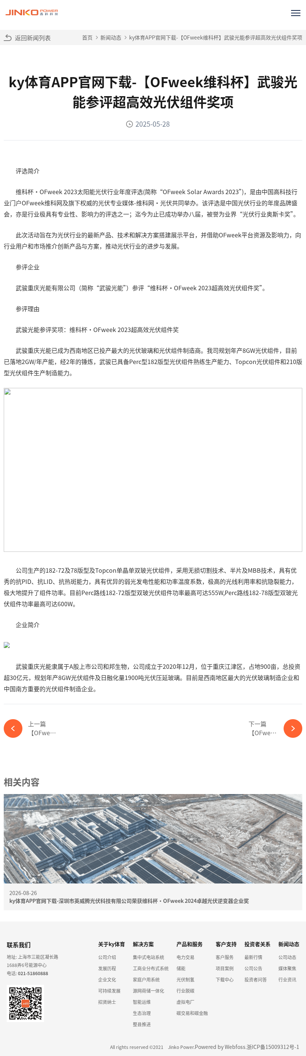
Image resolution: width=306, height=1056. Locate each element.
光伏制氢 (185, 979)
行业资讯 (287, 979)
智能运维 (142, 1002)
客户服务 (225, 957)
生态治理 (142, 1013)
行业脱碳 (185, 990)
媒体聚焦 (287, 968)
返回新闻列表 (33, 37)
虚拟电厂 (185, 1002)
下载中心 (225, 979)
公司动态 (287, 957)
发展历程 (107, 968)
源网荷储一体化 (148, 990)
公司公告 (253, 968)
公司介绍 (107, 957)
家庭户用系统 (146, 979)
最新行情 (253, 957)
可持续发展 (109, 990)
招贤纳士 (107, 1002)
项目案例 (225, 968)
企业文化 (107, 979)
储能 (181, 968)
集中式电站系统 (148, 957)
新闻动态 (110, 37)
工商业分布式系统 (151, 968)
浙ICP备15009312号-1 (273, 1046)
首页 (87, 37)
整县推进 (142, 1024)
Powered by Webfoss (220, 1046)
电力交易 (185, 957)
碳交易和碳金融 (192, 1013)
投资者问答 (255, 979)
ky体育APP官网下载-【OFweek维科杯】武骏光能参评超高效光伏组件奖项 (215, 37)
